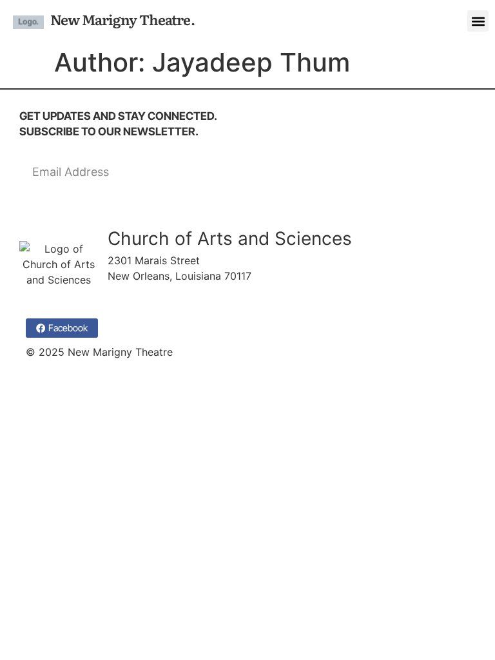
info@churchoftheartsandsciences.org (200, 291)
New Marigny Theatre (120, 19)
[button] (478, 21)
